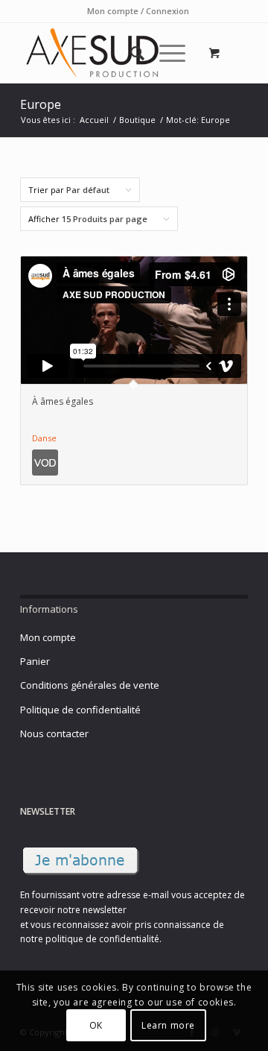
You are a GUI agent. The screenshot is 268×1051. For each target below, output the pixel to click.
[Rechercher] (129, 53)
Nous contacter (54, 733)
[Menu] (164, 53)
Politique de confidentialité (80, 709)
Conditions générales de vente (89, 685)
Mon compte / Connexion (138, 10)
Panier (35, 661)
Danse (44, 438)
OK (96, 1025)
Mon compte (48, 637)
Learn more (168, 1025)
